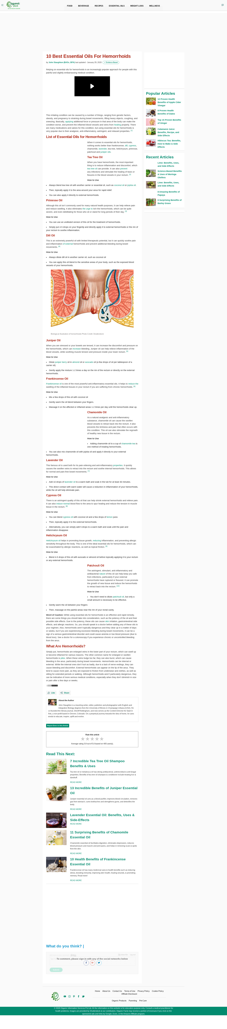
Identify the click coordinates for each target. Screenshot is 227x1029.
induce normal (63, 503)
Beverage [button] (83, 6)
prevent (123, 168)
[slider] (92, 739)
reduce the (133, 384)
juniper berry (61, 362)
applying (69, 121)
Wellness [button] (154, 6)
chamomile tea (128, 443)
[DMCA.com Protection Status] (52, 685)
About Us (106, 991)
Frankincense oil (54, 384)
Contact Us (117, 991)
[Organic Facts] (13, 5)
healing (117, 125)
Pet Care (143, 1001)
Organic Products (119, 1001)
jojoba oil (131, 185)
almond (75, 362)
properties (118, 465)
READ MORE (76, 782)
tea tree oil (92, 168)
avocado (89, 362)
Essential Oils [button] (117, 6)
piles (63, 658)
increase (77, 349)
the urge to (88, 209)
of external (68, 244)
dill (126, 145)
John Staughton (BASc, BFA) (62, 62)
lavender (103, 149)
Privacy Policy (144, 991)
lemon (110, 517)
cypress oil (68, 517)
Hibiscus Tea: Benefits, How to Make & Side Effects (169, 143)
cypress (132, 145)
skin (107, 621)
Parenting (133, 1001)
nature (102, 574)
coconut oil (119, 185)
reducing (97, 540)
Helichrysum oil (53, 540)
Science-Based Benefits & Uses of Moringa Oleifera (170, 174)
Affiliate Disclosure (129, 994)
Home (97, 991)
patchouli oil (118, 597)
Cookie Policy (158, 991)
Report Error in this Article (57, 725)
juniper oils (105, 152)
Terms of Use (129, 991)
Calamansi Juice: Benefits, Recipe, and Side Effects (168, 132)
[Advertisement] (92, 912)
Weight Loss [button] (137, 6)
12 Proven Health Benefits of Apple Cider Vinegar (169, 102)
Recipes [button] (99, 6)
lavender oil (70, 482)
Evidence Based (111, 62)
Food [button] (69, 6)
